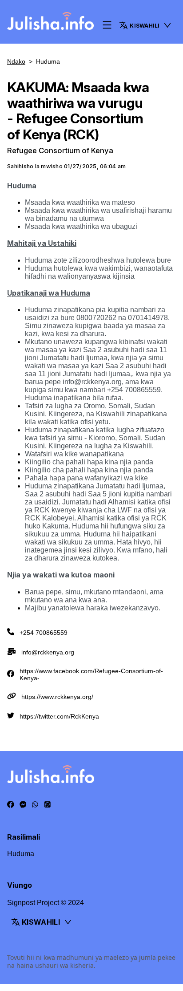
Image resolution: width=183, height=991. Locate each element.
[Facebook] (10, 805)
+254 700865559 (44, 632)
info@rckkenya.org (47, 652)
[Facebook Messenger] (23, 805)
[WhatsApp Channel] (47, 805)
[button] (145, 25)
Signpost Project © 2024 (45, 902)
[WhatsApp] (35, 805)
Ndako (16, 61)
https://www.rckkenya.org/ (57, 696)
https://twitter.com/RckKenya (59, 716)
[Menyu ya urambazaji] (107, 25)
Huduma (20, 853)
